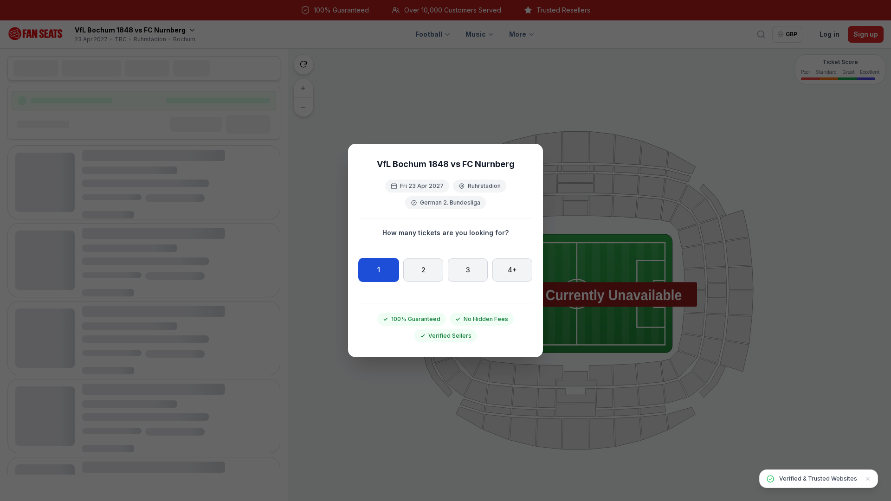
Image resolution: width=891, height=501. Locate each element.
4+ (512, 270)
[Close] (868, 478)
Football (428, 34)
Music (475, 34)
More (517, 34)
